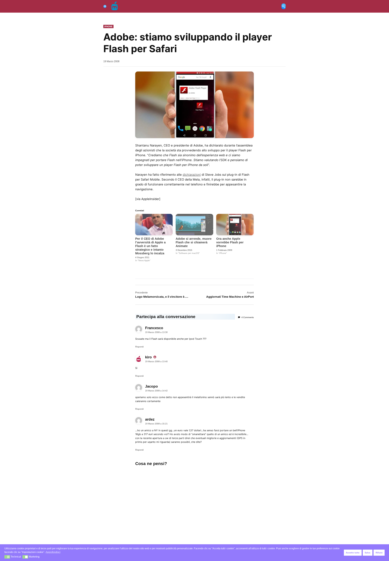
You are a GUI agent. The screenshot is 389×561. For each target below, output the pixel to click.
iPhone (108, 26)
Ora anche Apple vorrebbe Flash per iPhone (230, 242)
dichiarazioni (192, 174)
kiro (148, 357)
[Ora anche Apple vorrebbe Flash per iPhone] (235, 224)
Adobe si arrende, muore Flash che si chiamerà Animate (194, 242)
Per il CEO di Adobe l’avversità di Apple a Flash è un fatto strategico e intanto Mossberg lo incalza (150, 246)
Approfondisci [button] (53, 552)
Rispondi (139, 346)
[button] (7, 557)
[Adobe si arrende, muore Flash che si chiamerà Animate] (194, 224)
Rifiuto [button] (379, 552)
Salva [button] (367, 552)
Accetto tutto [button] (353, 552)
